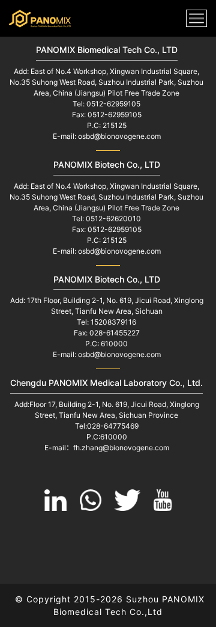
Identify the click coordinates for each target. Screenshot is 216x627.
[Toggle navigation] (196, 18)
